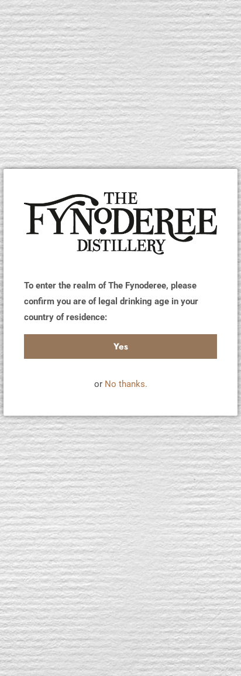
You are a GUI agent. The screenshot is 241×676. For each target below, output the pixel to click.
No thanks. (126, 384)
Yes (120, 346)
